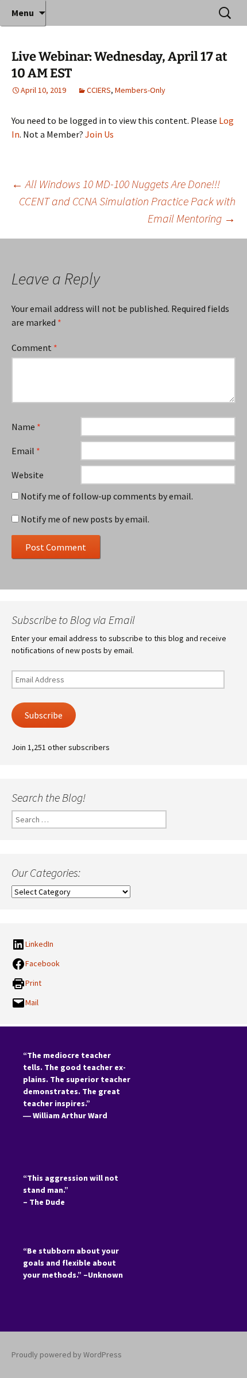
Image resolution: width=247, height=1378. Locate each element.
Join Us (99, 134)
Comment (34, 347)
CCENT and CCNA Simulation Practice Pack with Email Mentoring (127, 209)
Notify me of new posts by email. (85, 519)
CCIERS (99, 90)
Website (27, 475)
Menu (22, 12)
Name (26, 426)
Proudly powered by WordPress (66, 1354)
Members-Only (140, 90)
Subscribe (44, 715)
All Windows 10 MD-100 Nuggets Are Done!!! (115, 184)
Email (25, 450)
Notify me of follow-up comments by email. (107, 496)
